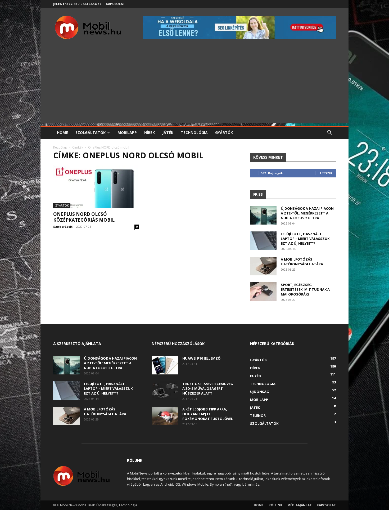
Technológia (194, 132)
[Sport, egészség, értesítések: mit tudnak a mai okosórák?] (263, 291)
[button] (329, 133)
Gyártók (224, 132)
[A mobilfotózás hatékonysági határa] (263, 266)
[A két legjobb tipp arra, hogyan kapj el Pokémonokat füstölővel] (165, 416)
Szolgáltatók (90, 132)
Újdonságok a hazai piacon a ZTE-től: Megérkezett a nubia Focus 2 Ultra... (307, 213)
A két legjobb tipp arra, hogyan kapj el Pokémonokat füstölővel (207, 414)
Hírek (149, 132)
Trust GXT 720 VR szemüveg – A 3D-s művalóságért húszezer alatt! (209, 388)
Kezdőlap (60, 147)
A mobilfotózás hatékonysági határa (302, 261)
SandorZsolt (63, 227)
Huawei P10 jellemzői (201, 358)
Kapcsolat (115, 4)
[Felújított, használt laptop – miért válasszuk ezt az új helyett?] (263, 240)
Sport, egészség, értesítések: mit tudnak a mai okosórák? (305, 289)
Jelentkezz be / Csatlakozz (77, 4)
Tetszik (325, 173)
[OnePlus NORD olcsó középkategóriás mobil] (96, 186)
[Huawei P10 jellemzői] (165, 365)
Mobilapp (127, 132)
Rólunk (275, 505)
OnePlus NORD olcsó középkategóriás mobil (84, 217)
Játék (167, 132)
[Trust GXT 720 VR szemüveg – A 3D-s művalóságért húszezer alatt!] (165, 390)
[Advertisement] (194, 86)
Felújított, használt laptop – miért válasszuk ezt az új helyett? (305, 238)
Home (62, 132)
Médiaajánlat (299, 505)
